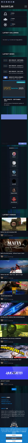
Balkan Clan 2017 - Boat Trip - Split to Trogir (12, 274)
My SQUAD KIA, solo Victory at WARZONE (11, 338)
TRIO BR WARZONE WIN (6, 295)
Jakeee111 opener (5, 381)
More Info (14, 438)
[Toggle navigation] (26, 6)
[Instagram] (11, 2)
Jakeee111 (6, 234)
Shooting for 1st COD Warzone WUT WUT (11, 359)
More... (13, 389)
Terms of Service (6, 403)
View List (12, 14)
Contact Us (4, 400)
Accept (14, 441)
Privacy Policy (5, 401)
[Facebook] (9, 2)
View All (14, 207)
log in (8, 39)
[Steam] (7, 2)
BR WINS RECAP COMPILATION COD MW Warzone (13, 317)
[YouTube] (13, 2)
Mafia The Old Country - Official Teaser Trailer (12, 253)
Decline (14, 435)
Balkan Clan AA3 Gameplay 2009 (9, 232)
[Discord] (2, 2)
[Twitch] (4, 2)
